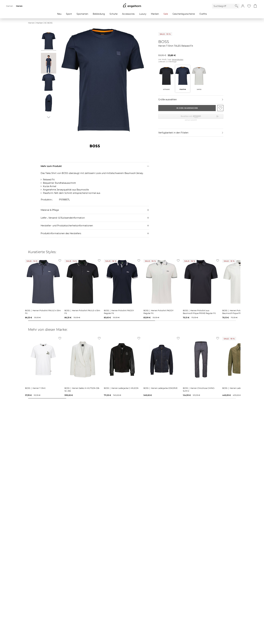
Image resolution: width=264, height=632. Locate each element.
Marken (39, 23)
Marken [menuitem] (155, 14)
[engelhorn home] (132, 6)
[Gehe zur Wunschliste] (249, 6)
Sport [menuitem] (69, 14)
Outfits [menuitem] (203, 14)
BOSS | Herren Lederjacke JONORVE (160, 388)
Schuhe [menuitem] (113, 14)
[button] (243, 6)
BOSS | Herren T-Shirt (35, 388)
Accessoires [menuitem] (128, 14)
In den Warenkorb (187, 108)
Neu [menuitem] (59, 14)
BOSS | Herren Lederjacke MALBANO (239, 388)
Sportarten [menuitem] (82, 14)
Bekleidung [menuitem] (99, 14)
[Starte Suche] (236, 5)
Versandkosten (177, 60)
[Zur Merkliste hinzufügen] (220, 108)
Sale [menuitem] (165, 14)
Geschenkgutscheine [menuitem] (183, 14)
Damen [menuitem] (9, 6)
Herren (31, 23)
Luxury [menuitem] (142, 14)
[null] (43, 282)
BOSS (49, 23)
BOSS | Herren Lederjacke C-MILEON (121, 388)
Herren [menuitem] (19, 6)
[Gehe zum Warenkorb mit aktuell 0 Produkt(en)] (255, 6)
